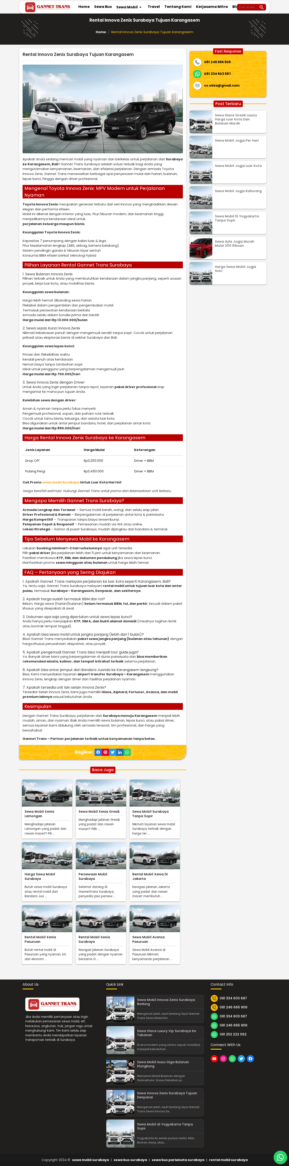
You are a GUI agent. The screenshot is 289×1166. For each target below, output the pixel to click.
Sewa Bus (103, 7)
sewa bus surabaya (130, 1160)
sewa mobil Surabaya (60, 482)
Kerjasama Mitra (212, 7)
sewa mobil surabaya (90, 1160)
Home (84, 7)
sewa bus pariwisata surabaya (178, 1160)
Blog (236, 7)
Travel (154, 7)
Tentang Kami (177, 7)
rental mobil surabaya (228, 1160)
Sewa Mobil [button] (129, 7)
